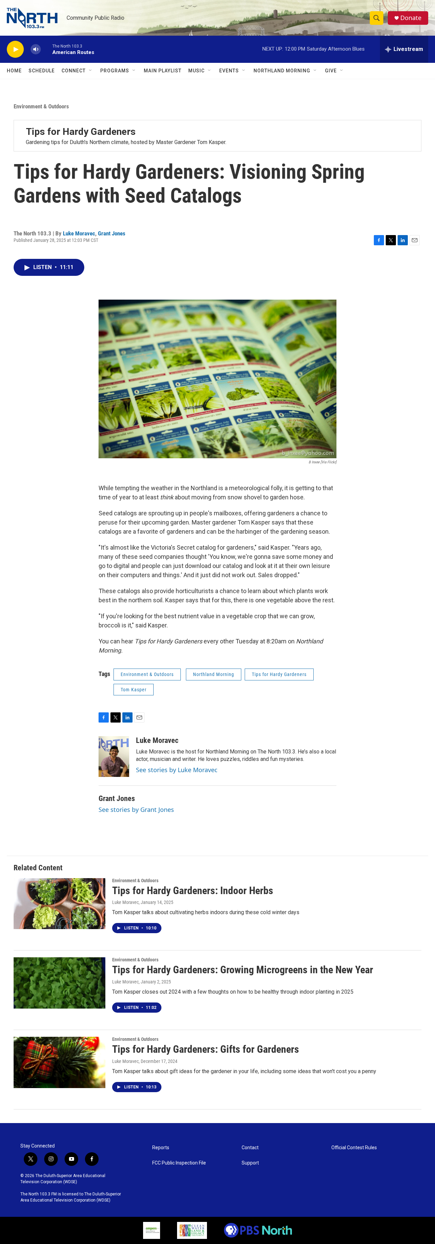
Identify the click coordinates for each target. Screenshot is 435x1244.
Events (229, 70)
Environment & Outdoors (41, 106)
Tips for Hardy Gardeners (81, 131)
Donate (410, 17)
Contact (250, 1147)
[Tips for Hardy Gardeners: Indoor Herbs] (59, 903)
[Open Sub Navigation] (90, 70)
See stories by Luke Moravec (177, 770)
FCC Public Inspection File (179, 1163)
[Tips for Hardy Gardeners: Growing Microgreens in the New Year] (59, 982)
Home (14, 70)
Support (250, 1163)
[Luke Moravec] (114, 756)
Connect (74, 70)
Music (196, 70)
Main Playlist (162, 70)
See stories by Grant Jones (136, 809)
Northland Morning (282, 70)
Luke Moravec (79, 233)
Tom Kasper (133, 689)
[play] (15, 49)
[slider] (47, 49)
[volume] (35, 49)
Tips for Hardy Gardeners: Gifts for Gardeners (205, 1049)
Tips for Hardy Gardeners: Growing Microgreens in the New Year (242, 970)
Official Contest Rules (354, 1147)
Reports (160, 1147)
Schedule (42, 70)
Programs (114, 70)
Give (331, 70)
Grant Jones (111, 233)
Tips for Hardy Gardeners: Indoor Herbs (192, 890)
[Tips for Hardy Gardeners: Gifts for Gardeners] (59, 1062)
